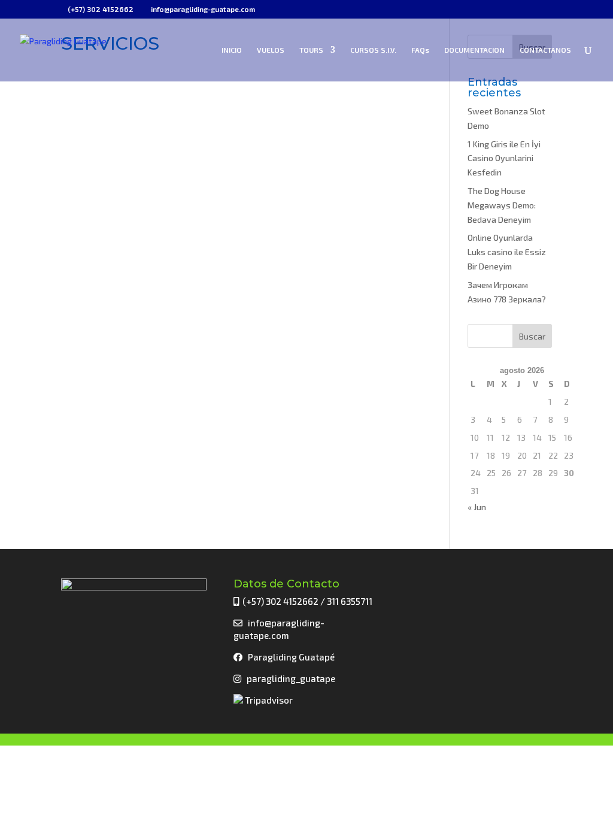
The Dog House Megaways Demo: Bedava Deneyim (502, 205)
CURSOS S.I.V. (373, 50)
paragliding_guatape (289, 678)
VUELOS (270, 50)
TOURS (311, 50)
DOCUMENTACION (474, 50)
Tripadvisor (268, 700)
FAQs (420, 50)
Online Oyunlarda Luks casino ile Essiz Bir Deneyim (507, 251)
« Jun (477, 507)
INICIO (231, 50)
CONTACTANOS (545, 50)
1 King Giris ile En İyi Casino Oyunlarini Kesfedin (504, 158)
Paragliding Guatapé (291, 657)
